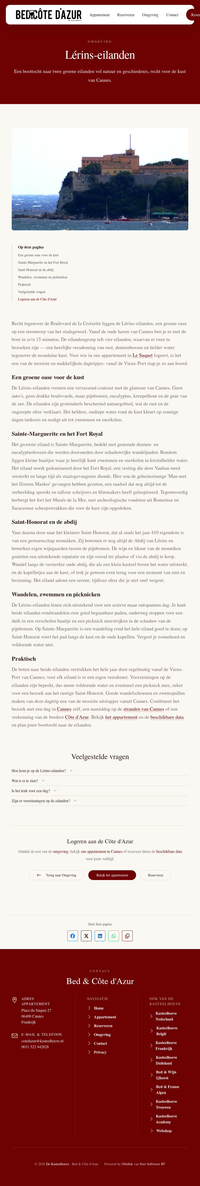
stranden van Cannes (143, 708)
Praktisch (24, 284)
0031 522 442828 (35, 1046)
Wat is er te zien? (25, 780)
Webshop (164, 1130)
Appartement (100, 14)
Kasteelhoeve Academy (166, 1119)
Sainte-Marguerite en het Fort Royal (43, 262)
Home (99, 1008)
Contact (172, 14)
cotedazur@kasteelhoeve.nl (42, 1040)
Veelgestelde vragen (31, 291)
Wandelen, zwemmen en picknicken (42, 277)
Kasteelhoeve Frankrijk (166, 1045)
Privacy (100, 1052)
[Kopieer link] (127, 935)
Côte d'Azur (77, 717)
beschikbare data (167, 717)
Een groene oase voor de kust (38, 255)
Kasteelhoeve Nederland (166, 1016)
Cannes (64, 708)
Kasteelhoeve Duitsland (166, 1060)
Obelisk (127, 1163)
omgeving (60, 851)
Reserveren (125, 14)
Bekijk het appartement (112, 875)
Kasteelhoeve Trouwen (166, 1104)
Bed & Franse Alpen (167, 1089)
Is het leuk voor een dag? (31, 790)
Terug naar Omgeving (61, 875)
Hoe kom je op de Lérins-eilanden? (39, 770)
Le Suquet (143, 355)
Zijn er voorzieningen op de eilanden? (41, 800)
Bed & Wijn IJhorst (166, 1074)
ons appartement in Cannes (101, 851)
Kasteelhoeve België (167, 1030)
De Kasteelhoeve (57, 1164)
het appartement (121, 717)
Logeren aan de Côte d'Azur (37, 299)
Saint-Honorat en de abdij (35, 269)
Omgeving (150, 14)
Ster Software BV (152, 1163)
